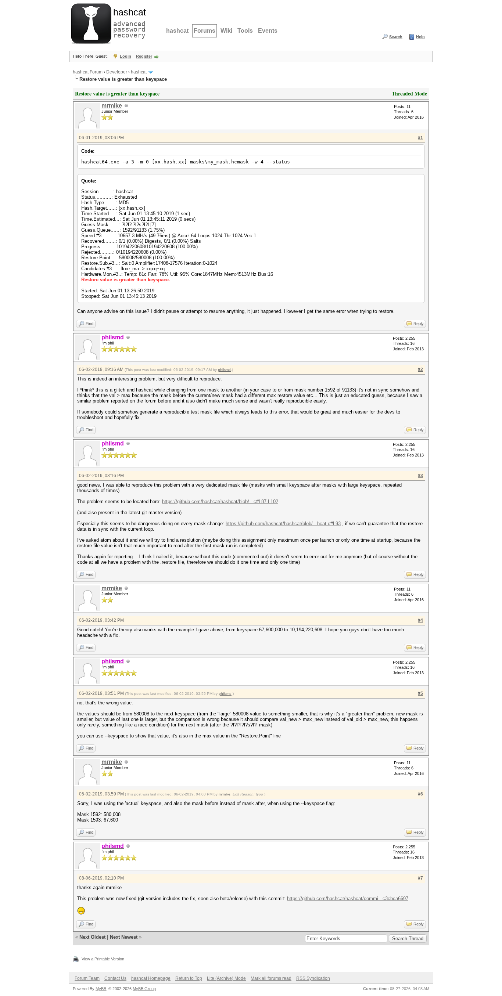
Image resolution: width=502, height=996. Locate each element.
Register (144, 56)
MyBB (101, 988)
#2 (420, 369)
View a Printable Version (103, 959)
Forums (204, 31)
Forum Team (87, 978)
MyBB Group (144, 988)
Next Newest (123, 937)
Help (420, 37)
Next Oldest (92, 937)
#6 (420, 794)
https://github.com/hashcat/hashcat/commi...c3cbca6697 (347, 898)
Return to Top (188, 978)
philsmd (224, 370)
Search (395, 37)
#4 (420, 620)
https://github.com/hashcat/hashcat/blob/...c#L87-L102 (220, 501)
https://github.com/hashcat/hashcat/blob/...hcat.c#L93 (283, 523)
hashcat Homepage (151, 978)
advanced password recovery (128, 22)
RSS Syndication (313, 978)
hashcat (177, 31)
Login (125, 56)
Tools (245, 31)
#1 (420, 137)
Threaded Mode (409, 93)
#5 (420, 693)
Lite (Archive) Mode (226, 978)
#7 (420, 878)
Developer (116, 72)
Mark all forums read (271, 978)
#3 (420, 475)
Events (267, 31)
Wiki (226, 31)
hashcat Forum (88, 72)
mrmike (111, 105)
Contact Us (115, 978)
